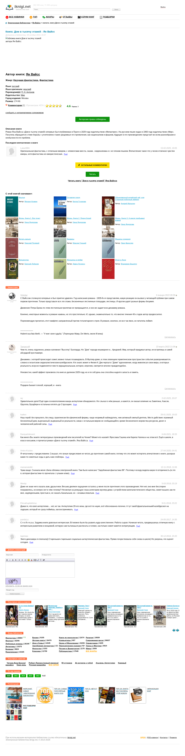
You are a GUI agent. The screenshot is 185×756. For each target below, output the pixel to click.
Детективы (10, 646)
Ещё (66, 154)
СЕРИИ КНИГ (87, 17)
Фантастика (46, 80)
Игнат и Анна (120, 260)
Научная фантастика (25, 80)
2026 (8, 676)
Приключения (12, 652)
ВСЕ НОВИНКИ (16, 17)
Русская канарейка (37, 665)
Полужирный (7, 560)
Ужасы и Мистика (93, 646)
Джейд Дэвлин (24, 610)
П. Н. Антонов (27, 92)
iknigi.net (71, 737)
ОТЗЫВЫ (67, 17)
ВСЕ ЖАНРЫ (91, 651)
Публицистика (65, 651)
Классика (36, 651)
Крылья (22, 197)
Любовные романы (14, 644)
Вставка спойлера (43, 560)
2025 (16, 676)
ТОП (35, 17)
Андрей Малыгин (128, 203)
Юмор (88, 649)
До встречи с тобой (84, 663)
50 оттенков (67, 663)
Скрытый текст (35, 560)
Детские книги (38, 640)
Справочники (92, 643)
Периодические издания (70, 646)
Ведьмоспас (24, 260)
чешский (27, 89)
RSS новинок (152, 737)
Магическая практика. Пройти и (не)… (55, 607)
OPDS (142, 737)
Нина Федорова (31, 222)
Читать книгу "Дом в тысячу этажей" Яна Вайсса (92, 181)
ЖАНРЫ (50, 17)
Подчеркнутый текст (12, 560)
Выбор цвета (31, 560)
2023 (30, 676)
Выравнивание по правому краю (25, 560)
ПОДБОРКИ (109, 17)
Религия (89, 638)
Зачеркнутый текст (15, 560)
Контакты (164, 737)
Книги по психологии (68, 638)
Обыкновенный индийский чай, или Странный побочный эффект (129, 198)
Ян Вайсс (33, 74)
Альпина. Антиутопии (105, 663)
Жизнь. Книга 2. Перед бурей (79, 218)
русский (15, 86)
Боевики (9, 649)
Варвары (70, 239)
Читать (92, 174)
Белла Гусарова (79, 201)
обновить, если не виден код (19, 586)
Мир (23, 95)
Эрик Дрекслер (127, 243)
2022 (38, 676)
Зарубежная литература (43, 646)
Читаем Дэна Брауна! (16, 663)
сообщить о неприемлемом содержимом (25, 113)
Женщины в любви (75, 260)
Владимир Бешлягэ (129, 264)
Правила (173, 737)
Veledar (23, 295)
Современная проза (94, 640)
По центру (22, 560)
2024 (23, 676)
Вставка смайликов (28, 560)
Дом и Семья (38, 643)
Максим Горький (79, 243)
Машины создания (123, 239)
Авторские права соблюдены (92, 119)
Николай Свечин (172, 608)
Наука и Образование (68, 643)
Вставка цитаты (37, 560)
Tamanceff (25, 347)
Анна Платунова (54, 612)
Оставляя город (73, 197)
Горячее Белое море (174, 606)
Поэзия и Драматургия (69, 649)
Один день (21, 665)
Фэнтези (9, 641)
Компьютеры (65, 640)
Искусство (37, 649)
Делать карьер (25, 239)
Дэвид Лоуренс (79, 264)
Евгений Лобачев (32, 264)
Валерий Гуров (83, 608)
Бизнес (35, 638)
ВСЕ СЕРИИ (54, 665)
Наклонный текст (10, 560)
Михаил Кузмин (31, 201)
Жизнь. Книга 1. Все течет (29, 218)
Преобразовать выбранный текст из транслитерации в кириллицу (40, 560)
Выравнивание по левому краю (19, 560)
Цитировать (170, 337)
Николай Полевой (32, 243)
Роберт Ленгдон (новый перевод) (44, 663)
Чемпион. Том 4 (83, 606)
